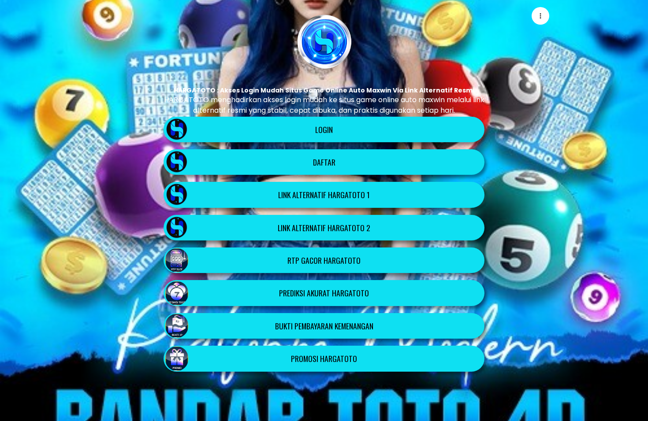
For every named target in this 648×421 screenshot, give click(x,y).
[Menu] (540, 16)
